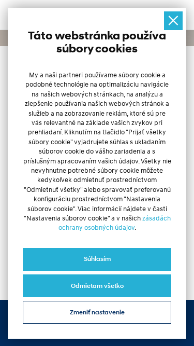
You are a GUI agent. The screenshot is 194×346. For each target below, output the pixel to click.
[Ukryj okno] (173, 21)
